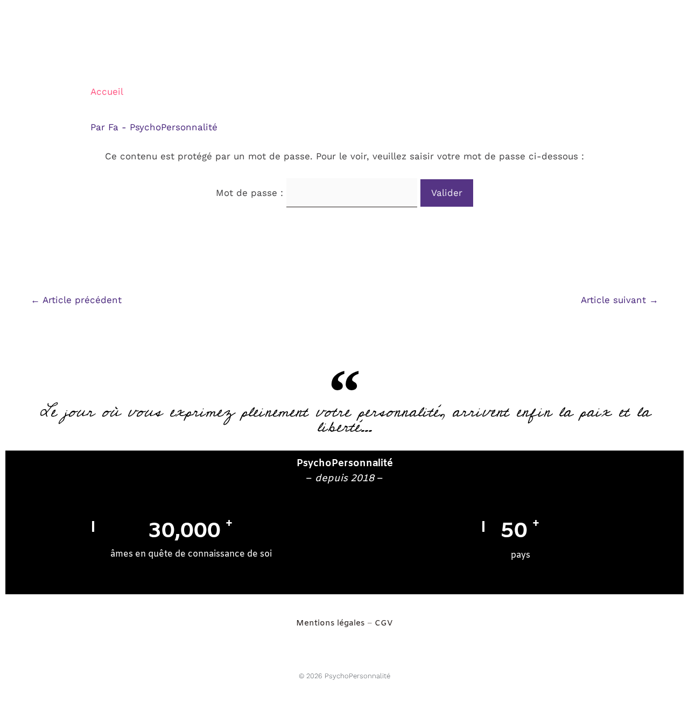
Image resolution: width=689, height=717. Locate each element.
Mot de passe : (251, 192)
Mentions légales (331, 623)
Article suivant (619, 299)
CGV (384, 623)
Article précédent (76, 299)
